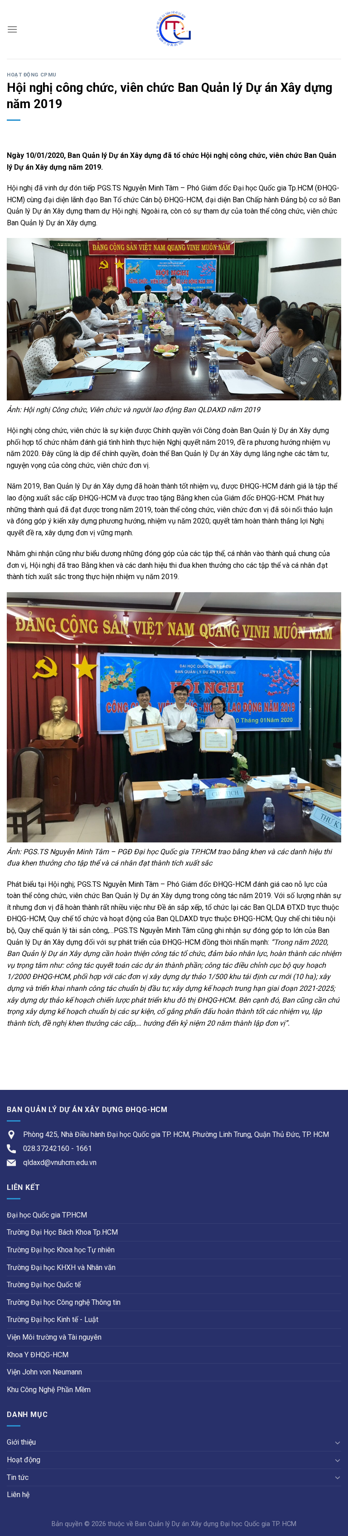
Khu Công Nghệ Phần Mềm (49, 1389)
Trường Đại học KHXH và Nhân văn (61, 1267)
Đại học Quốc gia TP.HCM (47, 1215)
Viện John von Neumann (44, 1372)
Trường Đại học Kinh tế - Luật (52, 1319)
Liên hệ (18, 1494)
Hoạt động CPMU (32, 75)
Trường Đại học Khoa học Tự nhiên (61, 1250)
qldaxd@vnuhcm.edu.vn (60, 1162)
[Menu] (12, 29)
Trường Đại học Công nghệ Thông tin (64, 1302)
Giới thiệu (21, 1442)
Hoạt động (23, 1459)
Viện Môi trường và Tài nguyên (54, 1337)
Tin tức (18, 1477)
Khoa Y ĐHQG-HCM (37, 1355)
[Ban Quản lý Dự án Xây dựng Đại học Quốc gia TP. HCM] (174, 29)
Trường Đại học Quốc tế (44, 1284)
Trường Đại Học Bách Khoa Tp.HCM (62, 1232)
